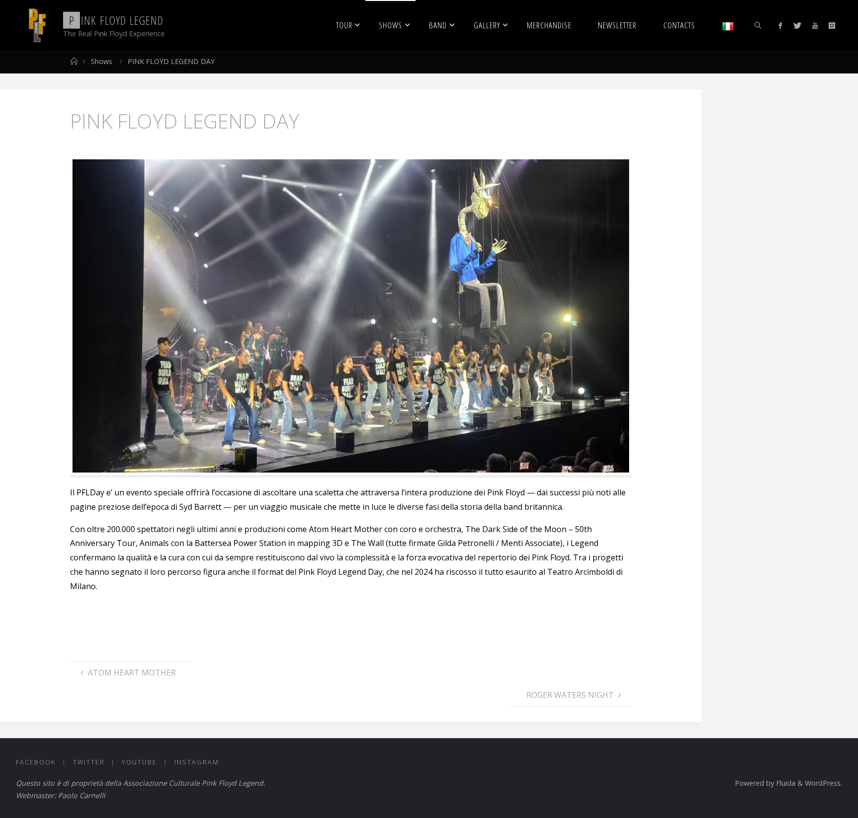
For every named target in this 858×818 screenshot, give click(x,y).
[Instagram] (832, 25)
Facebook (36, 761)
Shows (101, 61)
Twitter (89, 761)
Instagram (196, 761)
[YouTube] (815, 25)
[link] (758, 25)
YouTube (139, 761)
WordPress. (823, 783)
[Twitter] (796, 25)
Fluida (784, 783)
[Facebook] (780, 25)
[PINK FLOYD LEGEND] (36, 24)
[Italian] (728, 25)
